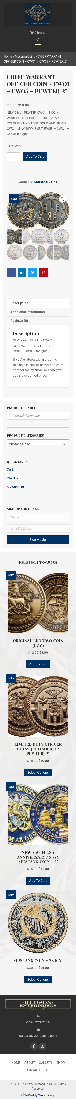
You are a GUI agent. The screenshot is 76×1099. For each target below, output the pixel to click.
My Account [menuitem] (15, 487)
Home (8, 56)
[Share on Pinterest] (43, 272)
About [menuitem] (29, 1063)
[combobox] (38, 442)
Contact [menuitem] (33, 1070)
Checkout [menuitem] (14, 478)
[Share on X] (32, 272)
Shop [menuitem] (60, 1063)
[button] (62, 199)
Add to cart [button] (38, 664)
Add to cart (35, 156)
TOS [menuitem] (47, 1070)
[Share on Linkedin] (22, 272)
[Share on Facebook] (11, 272)
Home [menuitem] (15, 1063)
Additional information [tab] (27, 312)
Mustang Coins (25, 56)
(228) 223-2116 (38, 1022)
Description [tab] (19, 303)
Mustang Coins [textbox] (37, 444)
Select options (38, 772)
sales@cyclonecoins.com (38, 1036)
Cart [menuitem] (10, 469)
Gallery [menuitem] (45, 1063)
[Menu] (38, 46)
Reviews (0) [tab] (19, 321)
